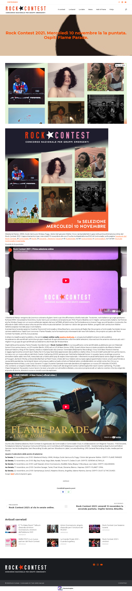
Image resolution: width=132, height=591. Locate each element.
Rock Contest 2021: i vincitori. (110, 540)
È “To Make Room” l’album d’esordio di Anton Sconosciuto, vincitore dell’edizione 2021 (29, 528)
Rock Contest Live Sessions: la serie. (113, 526)
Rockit (34, 239)
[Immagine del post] (10, 529)
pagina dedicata (67, 337)
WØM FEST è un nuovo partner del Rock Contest (29, 540)
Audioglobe (70, 239)
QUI (12, 474)
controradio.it (99, 239)
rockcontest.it (87, 239)
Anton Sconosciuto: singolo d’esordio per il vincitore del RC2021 (71, 527)
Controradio (24, 239)
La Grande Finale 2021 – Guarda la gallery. (70, 540)
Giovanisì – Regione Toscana (50, 239)
